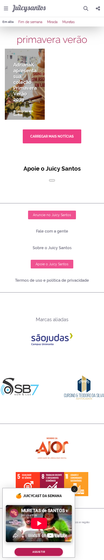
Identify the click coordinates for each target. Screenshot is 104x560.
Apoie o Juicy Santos (52, 264)
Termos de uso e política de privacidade (52, 280)
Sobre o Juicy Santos (52, 248)
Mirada (52, 22)
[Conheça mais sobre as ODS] (52, 484)
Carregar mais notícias (52, 136)
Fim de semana (30, 22)
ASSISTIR (38, 551)
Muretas (68, 22)
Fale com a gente (52, 231)
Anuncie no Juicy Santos (52, 215)
